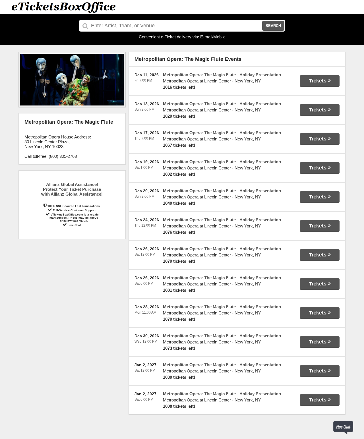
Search (273, 26)
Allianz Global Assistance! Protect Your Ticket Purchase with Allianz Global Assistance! (72, 189)
